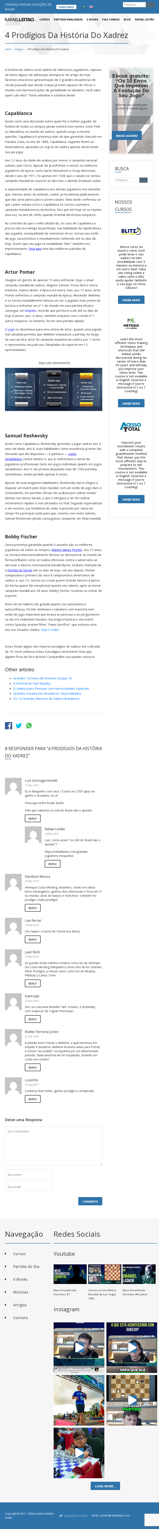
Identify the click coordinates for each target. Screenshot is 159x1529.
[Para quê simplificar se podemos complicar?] (131, 1400)
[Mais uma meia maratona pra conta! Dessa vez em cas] (79, 1400)
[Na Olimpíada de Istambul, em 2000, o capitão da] (79, 1347)
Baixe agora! (126, 136)
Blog (127, 19)
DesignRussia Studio (76, 1515)
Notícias (20, 1292)
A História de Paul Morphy (32, 683)
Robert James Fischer (67, 550)
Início (8, 49)
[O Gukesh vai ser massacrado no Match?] (131, 1347)
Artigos (19, 49)
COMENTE (90, 1201)
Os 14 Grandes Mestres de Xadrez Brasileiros (46, 698)
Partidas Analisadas (68, 19)
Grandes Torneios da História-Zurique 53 (42, 678)
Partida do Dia (26, 1266)
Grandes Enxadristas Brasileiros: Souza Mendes (47, 693)
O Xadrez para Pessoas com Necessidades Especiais (51, 688)
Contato (20, 1317)
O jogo (10, 329)
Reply (33, 819)
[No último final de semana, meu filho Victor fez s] (79, 1453)
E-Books (20, 1279)
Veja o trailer (50, 630)
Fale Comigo (111, 19)
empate (30, 310)
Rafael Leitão (144, 19)
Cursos (45, 19)
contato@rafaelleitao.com (114, 1515)
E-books (92, 19)
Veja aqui (35, 248)
